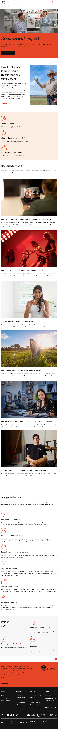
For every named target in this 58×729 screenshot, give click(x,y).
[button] (53, 2)
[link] (3, 7)
